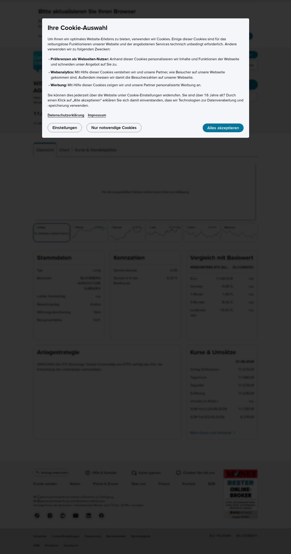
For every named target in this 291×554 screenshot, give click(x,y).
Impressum (97, 115)
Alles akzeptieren (223, 127)
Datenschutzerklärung (66, 115)
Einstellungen (64, 127)
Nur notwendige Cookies (114, 127)
